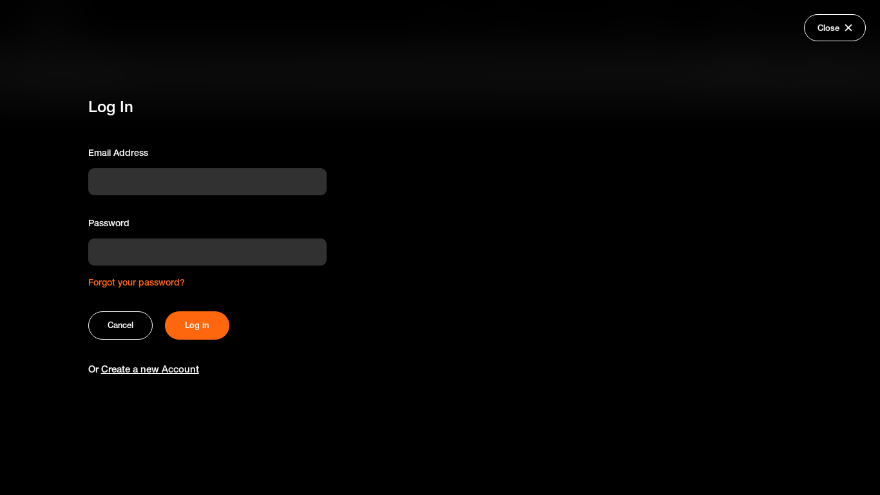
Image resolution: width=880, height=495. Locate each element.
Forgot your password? (136, 282)
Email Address (118, 153)
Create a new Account (150, 369)
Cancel (120, 325)
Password (108, 223)
